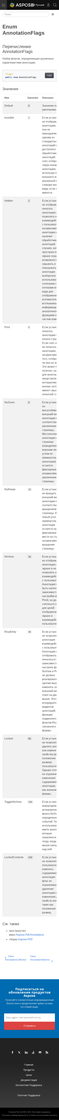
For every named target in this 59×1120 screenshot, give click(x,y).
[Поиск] (55, 5)
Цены (29, 1074)
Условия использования (39, 1115)
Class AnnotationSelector (40, 958)
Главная (28, 1064)
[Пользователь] (48, 5)
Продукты (28, 1069)
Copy (49, 75)
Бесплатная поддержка (29, 1085)
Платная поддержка (28, 1095)
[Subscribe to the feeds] (47, 1052)
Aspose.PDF (25, 939)
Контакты (53, 1115)
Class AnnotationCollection (15, 958)
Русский (39, 5)
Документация (29, 1080)
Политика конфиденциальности (15, 1115)
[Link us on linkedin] (26, 1052)
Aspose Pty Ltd (16, 1112)
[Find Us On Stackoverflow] (33, 1052)
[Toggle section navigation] (53, 14)
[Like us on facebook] (12, 1052)
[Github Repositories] (40, 1052)
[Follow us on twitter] (19, 1052)
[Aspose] (21, 5)
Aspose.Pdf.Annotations (30, 934)
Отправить (29, 1025)
